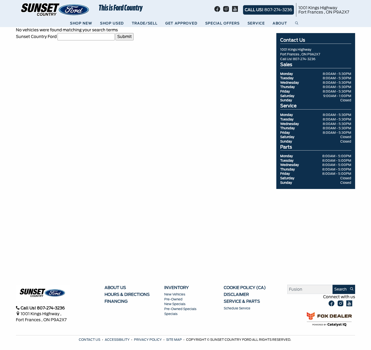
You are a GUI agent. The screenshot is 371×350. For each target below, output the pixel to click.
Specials (171, 314)
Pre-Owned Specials (180, 309)
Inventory (176, 287)
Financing (116, 301)
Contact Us (90, 340)
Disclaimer (236, 294)
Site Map (174, 340)
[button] (82, 23)
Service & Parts (242, 301)
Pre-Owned (173, 299)
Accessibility (117, 340)
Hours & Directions (127, 294)
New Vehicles (174, 294)
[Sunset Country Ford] (55, 9)
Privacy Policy (148, 340)
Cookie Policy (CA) (245, 287)
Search (340, 289)
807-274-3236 (304, 59)
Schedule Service (237, 308)
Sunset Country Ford (36, 36)
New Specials (175, 304)
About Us (115, 287)
